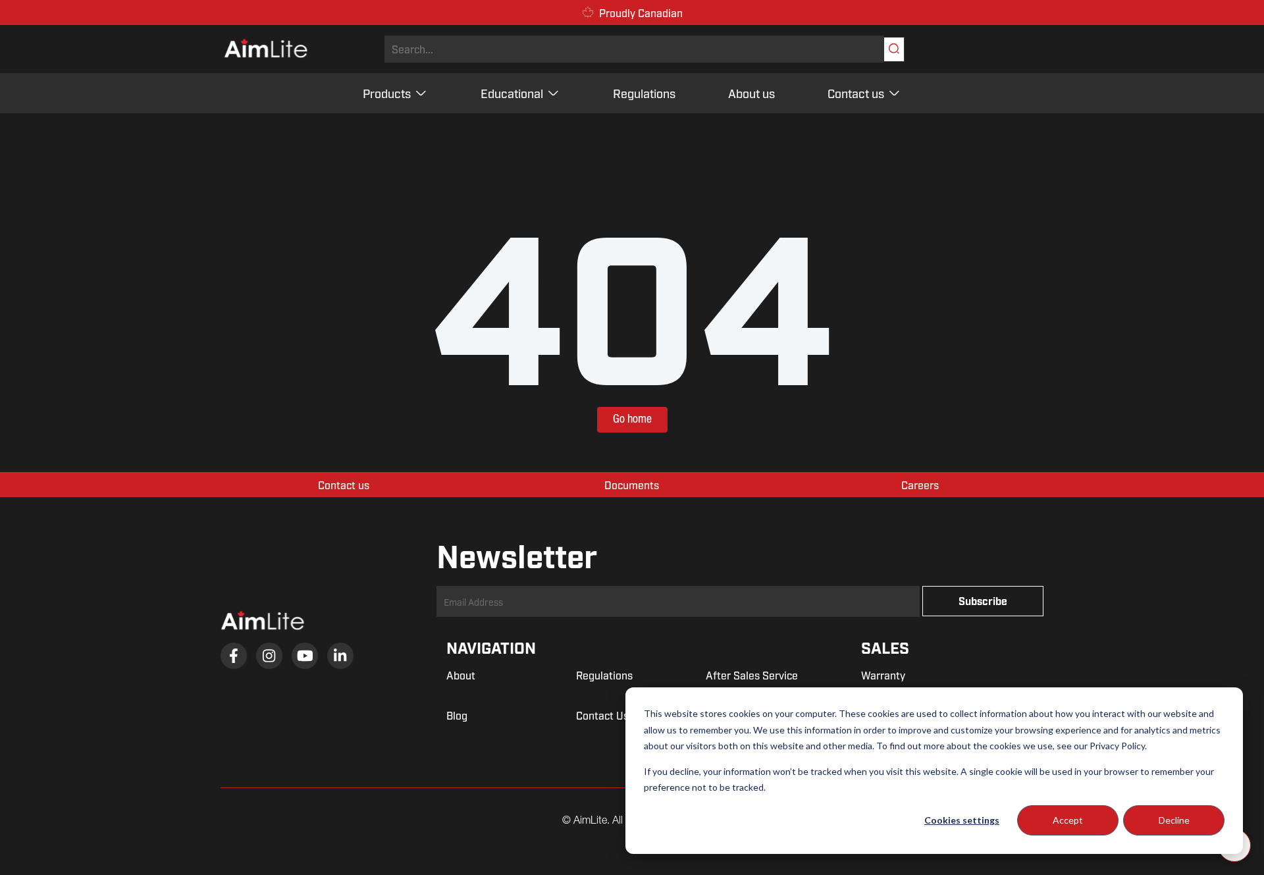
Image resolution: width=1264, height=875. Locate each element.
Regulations (644, 93)
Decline (1174, 820)
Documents (631, 484)
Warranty (883, 674)
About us (751, 93)
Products (387, 93)
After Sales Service (752, 674)
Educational (512, 93)
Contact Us (602, 715)
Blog (456, 715)
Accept (1068, 820)
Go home (632, 419)
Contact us (856, 93)
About (460, 674)
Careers (920, 484)
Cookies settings (961, 820)
